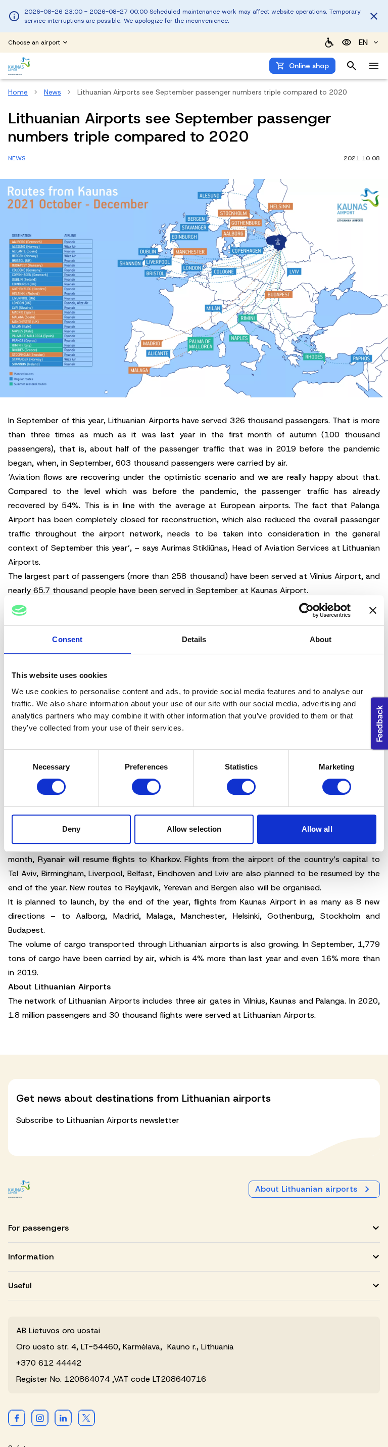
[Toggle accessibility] (347, 42)
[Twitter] (86, 1418)
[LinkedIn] (63, 1418)
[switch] (146, 787)
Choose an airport (34, 42)
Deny (71, 829)
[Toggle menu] (374, 66)
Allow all (317, 829)
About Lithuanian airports (306, 1189)
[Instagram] (39, 1418)
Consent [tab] (67, 639)
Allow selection (194, 829)
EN (363, 42)
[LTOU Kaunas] (19, 1189)
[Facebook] (16, 1418)
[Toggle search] (352, 66)
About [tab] (321, 639)
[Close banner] (372, 610)
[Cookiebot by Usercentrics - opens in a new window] (306, 610)
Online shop (309, 65)
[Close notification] (374, 16)
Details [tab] (194, 639)
